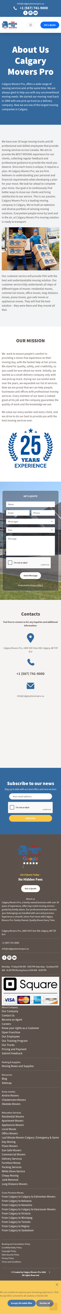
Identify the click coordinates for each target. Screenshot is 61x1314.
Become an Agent (12, 1019)
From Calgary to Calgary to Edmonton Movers (28, 1196)
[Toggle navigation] (30, 25)
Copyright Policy (9, 1251)
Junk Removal (10, 1179)
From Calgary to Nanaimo (17, 1205)
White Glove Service (13, 1171)
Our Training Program (15, 1040)
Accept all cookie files (21, 1303)
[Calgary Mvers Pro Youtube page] (35, 13)
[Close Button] (57, 1284)
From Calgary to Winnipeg (17, 1217)
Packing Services (11, 1167)
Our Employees (11, 1036)
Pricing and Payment (14, 1049)
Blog (4, 1078)
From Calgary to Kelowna (17, 1201)
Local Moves (9, 1129)
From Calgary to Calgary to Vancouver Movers (29, 1209)
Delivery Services (12, 1158)
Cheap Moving (10, 1175)
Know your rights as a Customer (20, 1028)
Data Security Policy (10, 1254)
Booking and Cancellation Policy (16, 1244)
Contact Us (8, 1015)
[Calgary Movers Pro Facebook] (4, 957)
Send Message (30, 575)
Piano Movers (10, 1146)
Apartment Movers (12, 1120)
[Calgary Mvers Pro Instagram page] (30, 13)
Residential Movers (13, 1116)
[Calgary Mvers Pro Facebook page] (25, 13)
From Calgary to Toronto (16, 1222)
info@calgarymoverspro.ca (30, 3)
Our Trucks (8, 1045)
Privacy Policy (36, 585)
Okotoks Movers (11, 1104)
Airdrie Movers (10, 1095)
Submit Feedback (12, 1053)
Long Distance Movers (14, 1184)
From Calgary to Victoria (16, 1213)
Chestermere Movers (14, 1100)
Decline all (45, 1303)
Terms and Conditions (11, 1261)
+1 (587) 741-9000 (33, 8)
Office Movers (10, 1133)
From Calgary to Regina (15, 1226)
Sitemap (7, 1083)
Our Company (10, 1011)
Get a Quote (50, 25)
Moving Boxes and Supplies (18, 1066)
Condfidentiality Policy (12, 1247)
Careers (6, 1024)
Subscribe (31, 818)
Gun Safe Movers (11, 1150)
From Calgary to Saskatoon (18, 1230)
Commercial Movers (13, 1154)
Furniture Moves (11, 1163)
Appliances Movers (13, 1125)
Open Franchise (11, 1032)
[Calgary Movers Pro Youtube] (14, 957)
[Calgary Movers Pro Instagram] (9, 957)
